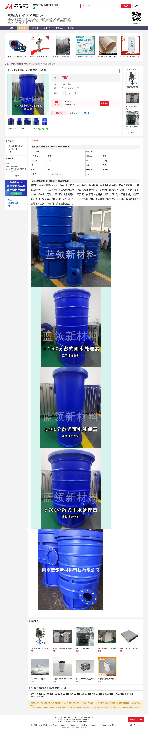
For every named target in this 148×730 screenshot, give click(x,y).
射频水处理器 (108, 694)
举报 (23, 129)
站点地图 (64, 725)
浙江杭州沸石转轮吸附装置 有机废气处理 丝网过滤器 (69, 57)
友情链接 (113, 725)
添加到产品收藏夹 (13, 203)
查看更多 (16, 176)
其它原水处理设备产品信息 (63, 717)
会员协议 (84, 725)
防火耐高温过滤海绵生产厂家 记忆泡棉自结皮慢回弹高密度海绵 (117, 57)
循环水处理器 (75, 694)
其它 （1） (12, 152)
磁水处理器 (129, 694)
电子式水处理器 (36, 694)
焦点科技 (77, 728)
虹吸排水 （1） (13, 149)
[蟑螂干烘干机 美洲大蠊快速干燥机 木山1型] (132, 118)
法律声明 (94, 725)
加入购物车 (74, 113)
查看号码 (104, 103)
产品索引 (10, 200)
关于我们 (34, 725)
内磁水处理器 (86, 694)
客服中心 (54, 725)
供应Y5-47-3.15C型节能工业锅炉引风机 (20, 57)
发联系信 (59, 113)
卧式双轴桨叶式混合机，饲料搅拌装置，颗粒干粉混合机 (92, 57)
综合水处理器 (119, 694)
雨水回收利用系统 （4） (16, 146)
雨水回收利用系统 (22, 64)
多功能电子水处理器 (61, 694)
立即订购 (85, 113)
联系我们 (44, 725)
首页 (6, 64)
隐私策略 (74, 725)
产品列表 (12, 64)
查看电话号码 (15, 166)
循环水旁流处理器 (37, 696)
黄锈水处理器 (97, 694)
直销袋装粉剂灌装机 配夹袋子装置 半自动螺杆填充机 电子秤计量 (50, 57)
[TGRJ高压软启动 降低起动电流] (132, 98)
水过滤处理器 (48, 694)
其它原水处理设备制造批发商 (84, 717)
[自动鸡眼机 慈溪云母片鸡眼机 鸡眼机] (132, 79)
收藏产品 (13, 129)
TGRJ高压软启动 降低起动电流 (135, 107)
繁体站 (104, 725)
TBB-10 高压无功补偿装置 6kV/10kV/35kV (133, 57)
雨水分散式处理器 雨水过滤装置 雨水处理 (77, 720)
